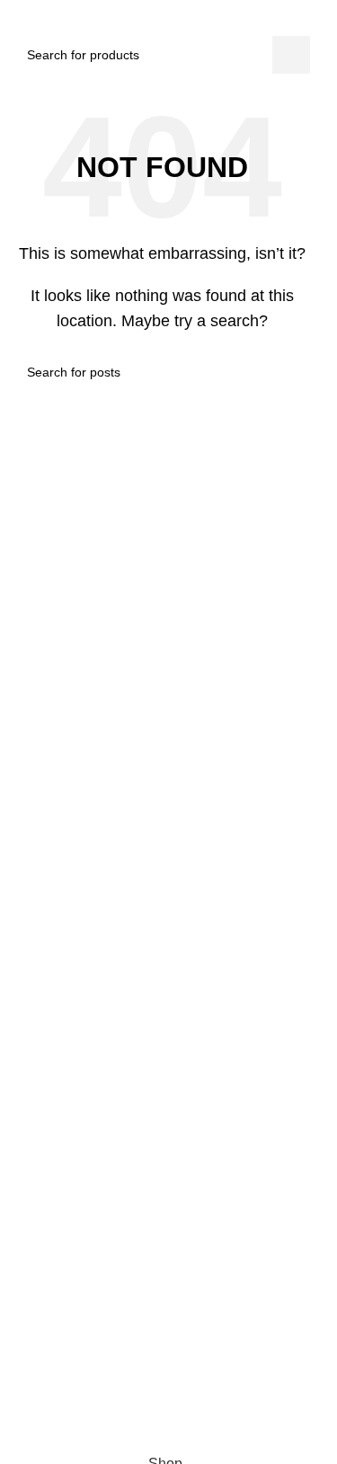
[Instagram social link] (142, 1363)
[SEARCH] (291, 55)
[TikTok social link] (174, 1363)
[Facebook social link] (109, 1363)
